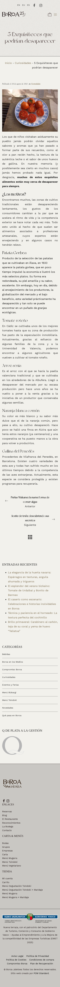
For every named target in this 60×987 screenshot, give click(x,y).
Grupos (6, 847)
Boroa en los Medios (12, 662)
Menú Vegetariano (11, 865)
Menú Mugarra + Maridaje (15, 897)
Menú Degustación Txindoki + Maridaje (22, 890)
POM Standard (41, 973)
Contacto (7, 830)
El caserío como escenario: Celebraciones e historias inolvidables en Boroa (32, 604)
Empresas (7, 850)
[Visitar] (34, 5)
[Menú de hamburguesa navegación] (55, 14)
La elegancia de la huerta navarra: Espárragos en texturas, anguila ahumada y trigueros (29, 577)
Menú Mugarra (9, 858)
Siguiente (30, 520)
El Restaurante (10, 819)
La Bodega (7, 826)
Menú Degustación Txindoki (16, 886)
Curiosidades (23, 62)
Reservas (7, 811)
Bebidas (6, 654)
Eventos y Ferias (10, 685)
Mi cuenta (7, 878)
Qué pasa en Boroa (11, 715)
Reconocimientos (11, 823)
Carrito (5, 882)
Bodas (5, 843)
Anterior (30, 502)
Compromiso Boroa (12, 669)
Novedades (7, 708)
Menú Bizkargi (9, 692)
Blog (4, 815)
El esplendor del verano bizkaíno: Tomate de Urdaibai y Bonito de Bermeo (29, 590)
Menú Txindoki (9, 700)
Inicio (8, 62)
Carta (5, 854)
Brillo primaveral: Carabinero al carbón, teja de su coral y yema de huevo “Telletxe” (33, 626)
